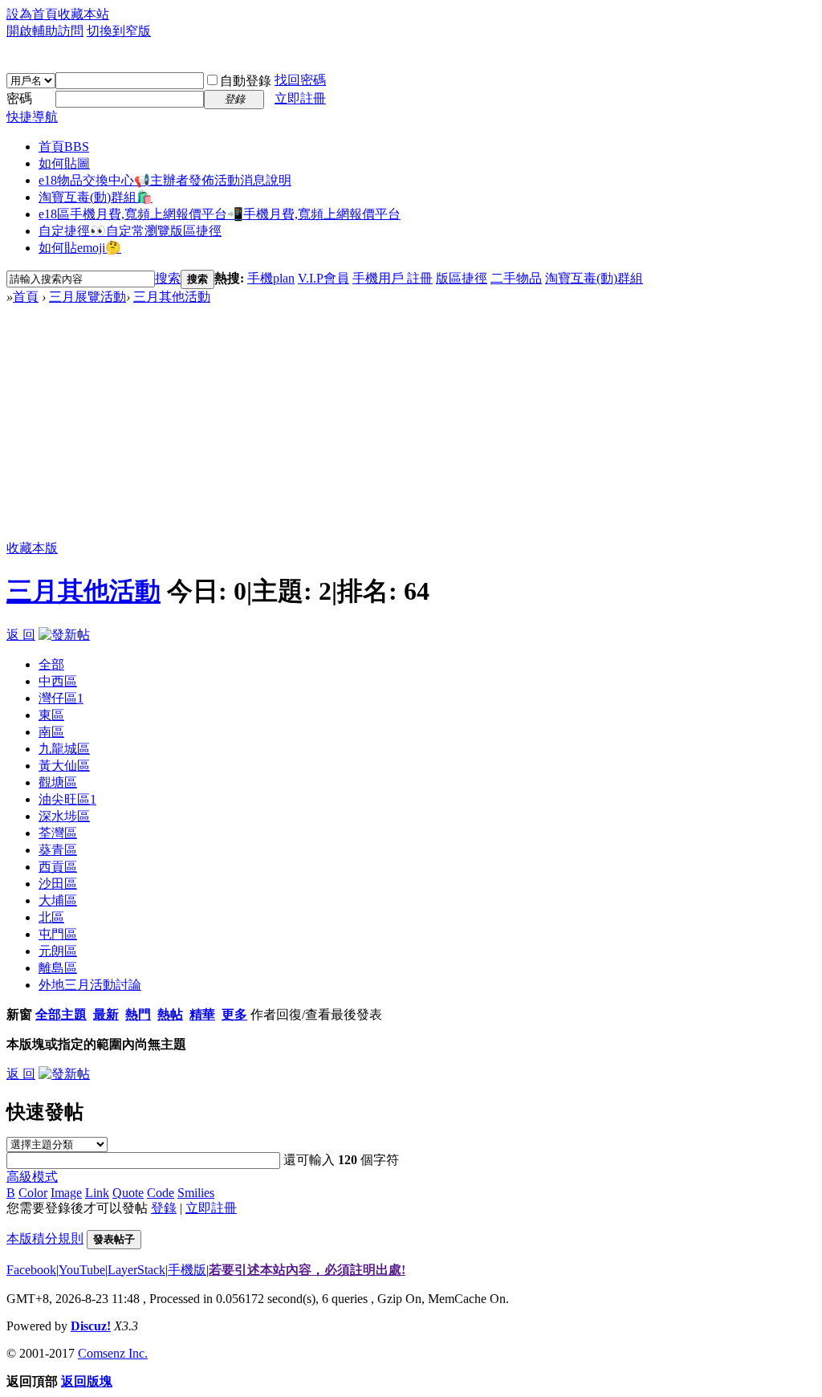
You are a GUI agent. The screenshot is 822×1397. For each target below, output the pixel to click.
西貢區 (58, 867)
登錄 (164, 1208)
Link (97, 1192)
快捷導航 (32, 117)
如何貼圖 (64, 163)
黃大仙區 (64, 765)
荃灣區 (58, 833)
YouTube (82, 1270)
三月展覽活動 (87, 296)
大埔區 (58, 900)
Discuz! (91, 1326)
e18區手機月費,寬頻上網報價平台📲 (220, 214)
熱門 (138, 1014)
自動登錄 (245, 81)
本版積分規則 (44, 1238)
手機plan (271, 278)
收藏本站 (83, 14)
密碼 (19, 98)
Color (32, 1192)
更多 (234, 1014)
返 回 (20, 634)
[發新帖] (64, 634)
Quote (128, 1192)
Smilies (195, 1192)
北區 (51, 917)
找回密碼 (300, 80)
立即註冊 (300, 98)
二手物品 (516, 278)
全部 (51, 664)
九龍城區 (64, 749)
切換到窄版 (119, 31)
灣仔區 (61, 698)
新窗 (19, 1014)
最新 (106, 1014)
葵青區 (58, 850)
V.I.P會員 (323, 278)
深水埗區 (64, 816)
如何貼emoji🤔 (80, 248)
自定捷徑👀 (130, 231)
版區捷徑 (461, 278)
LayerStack (136, 1270)
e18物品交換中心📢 (165, 180)
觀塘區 (58, 782)
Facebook (31, 1270)
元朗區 (58, 951)
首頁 (64, 146)
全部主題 (61, 1014)
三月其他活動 (171, 296)
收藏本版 (32, 548)
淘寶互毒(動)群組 (594, 278)
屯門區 (58, 934)
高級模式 (32, 1176)
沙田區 (58, 883)
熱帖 (170, 1014)
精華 (202, 1014)
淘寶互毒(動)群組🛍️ (96, 197)
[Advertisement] (411, 426)
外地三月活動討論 (90, 985)
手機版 (187, 1270)
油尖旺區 (67, 799)
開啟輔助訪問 (44, 31)
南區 (51, 732)
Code (160, 1192)
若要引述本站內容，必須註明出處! (307, 1270)
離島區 (58, 968)
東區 (51, 715)
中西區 (58, 681)
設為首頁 (32, 14)
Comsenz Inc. (113, 1353)
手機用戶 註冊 (392, 278)
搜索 (168, 278)
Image (66, 1192)
